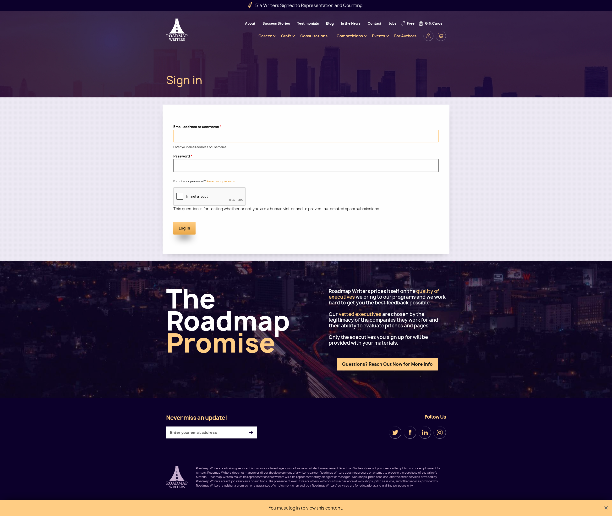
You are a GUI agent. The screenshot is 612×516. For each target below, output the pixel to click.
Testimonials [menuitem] (308, 23)
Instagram (439, 432)
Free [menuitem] (411, 23)
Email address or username (196, 126)
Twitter (395, 432)
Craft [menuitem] (286, 36)
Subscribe (251, 433)
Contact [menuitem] (374, 23)
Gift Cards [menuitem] (433, 23)
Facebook (410, 432)
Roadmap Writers (177, 29)
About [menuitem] (250, 23)
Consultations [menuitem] (314, 36)
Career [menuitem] (265, 36)
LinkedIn (425, 432)
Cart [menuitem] (441, 36)
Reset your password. (222, 181)
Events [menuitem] (378, 36)
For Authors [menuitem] (405, 36)
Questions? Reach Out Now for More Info (387, 364)
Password (181, 156)
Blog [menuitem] (330, 23)
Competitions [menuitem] (350, 36)
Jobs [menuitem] (392, 23)
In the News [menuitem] (351, 23)
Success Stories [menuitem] (276, 23)
